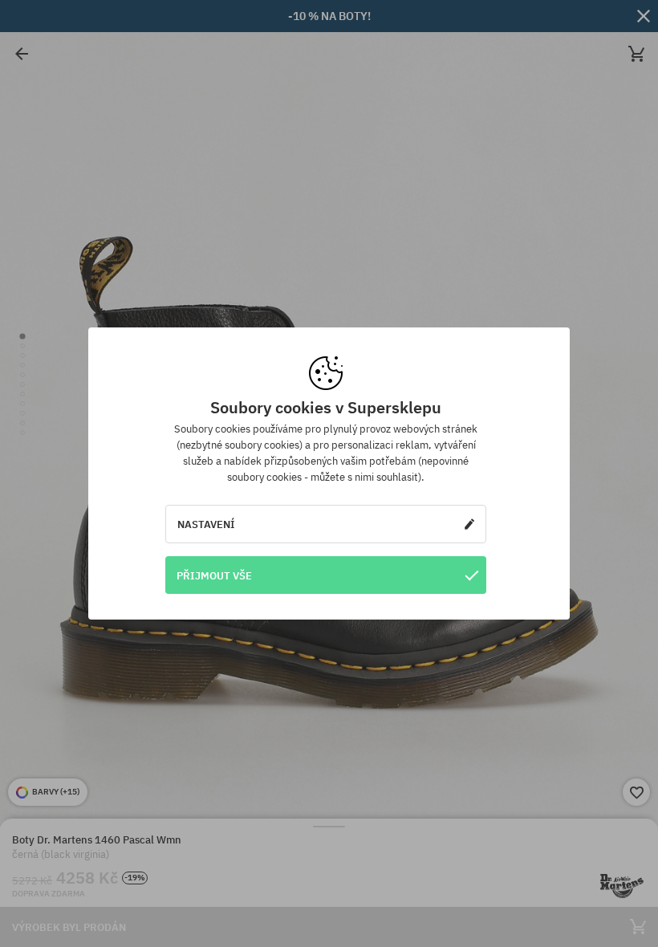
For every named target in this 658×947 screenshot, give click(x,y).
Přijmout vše (214, 575)
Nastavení (206, 524)
